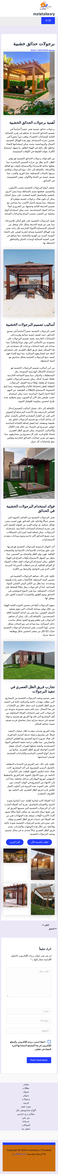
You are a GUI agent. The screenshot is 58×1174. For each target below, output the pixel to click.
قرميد (26, 1102)
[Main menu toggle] (48, 20)
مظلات (26, 1088)
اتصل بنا (26, 1128)
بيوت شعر (26, 1106)
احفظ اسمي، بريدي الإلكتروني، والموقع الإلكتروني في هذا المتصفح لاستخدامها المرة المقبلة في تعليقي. (30, 1045)
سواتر (26, 1095)
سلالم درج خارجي (25, 1114)
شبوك (26, 1091)
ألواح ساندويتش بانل (26, 1110)
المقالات (26, 1125)
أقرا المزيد (15, 842)
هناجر (26, 1084)
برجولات (26, 1099)
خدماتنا (26, 1121)
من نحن (26, 1117)
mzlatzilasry (44, 14)
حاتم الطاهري (19, 1153)
